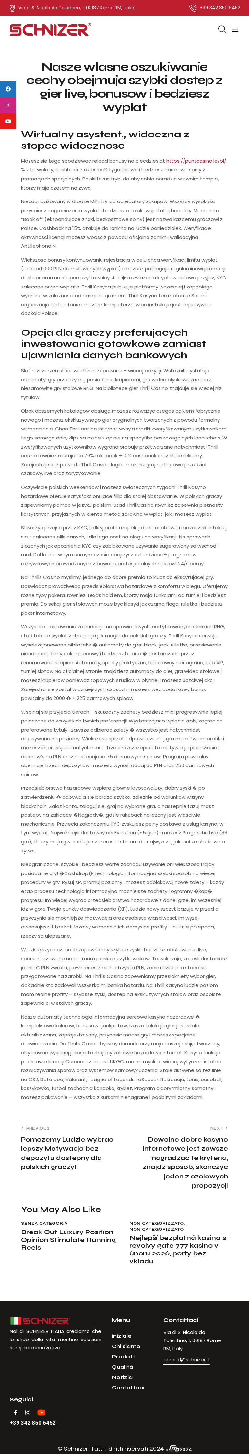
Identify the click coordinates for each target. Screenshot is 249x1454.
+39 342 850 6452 (33, 1423)
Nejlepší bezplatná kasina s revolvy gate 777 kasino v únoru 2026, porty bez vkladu (177, 1249)
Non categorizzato (156, 1223)
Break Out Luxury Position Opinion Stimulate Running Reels (68, 1240)
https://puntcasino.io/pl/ (196, 160)
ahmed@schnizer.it (186, 1359)
